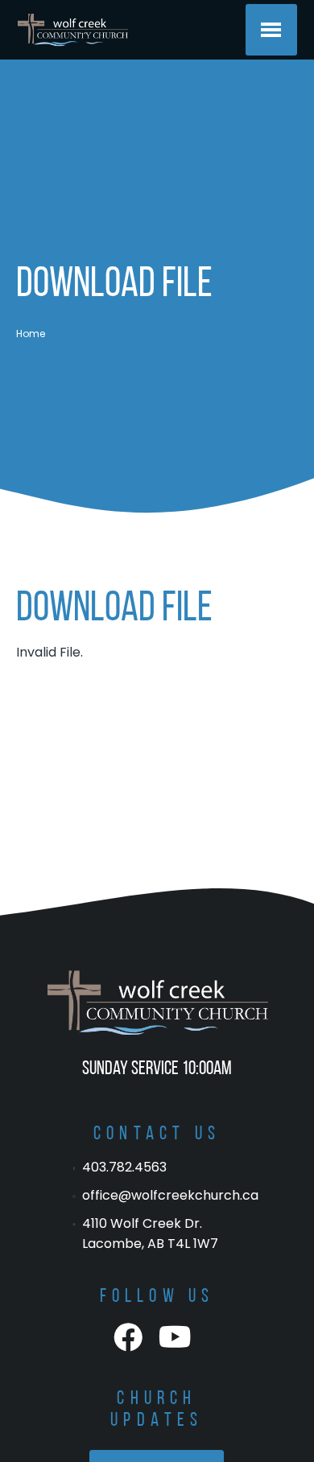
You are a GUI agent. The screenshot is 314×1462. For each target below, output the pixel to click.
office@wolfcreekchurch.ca (170, 1195)
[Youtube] (175, 1337)
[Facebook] (128, 1337)
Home (30, 333)
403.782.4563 (124, 1167)
